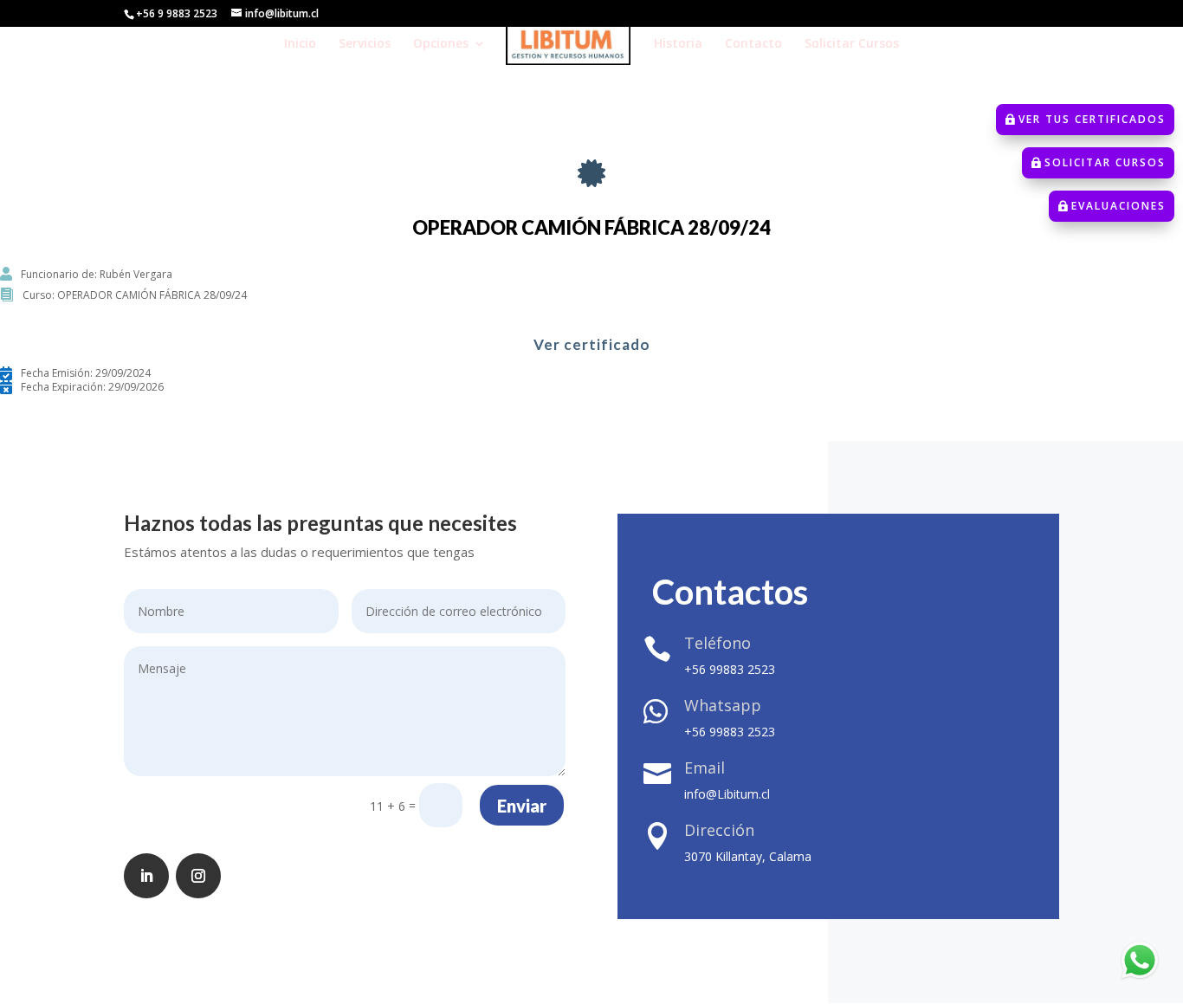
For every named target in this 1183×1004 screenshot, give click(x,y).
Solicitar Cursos (852, 44)
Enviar (521, 805)
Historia (678, 44)
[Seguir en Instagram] (198, 875)
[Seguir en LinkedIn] (146, 875)
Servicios (365, 44)
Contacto (753, 44)
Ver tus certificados (1092, 119)
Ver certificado (591, 344)
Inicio (300, 44)
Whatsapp (722, 705)
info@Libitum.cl (727, 794)
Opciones (441, 44)
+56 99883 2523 (729, 669)
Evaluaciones (1118, 205)
